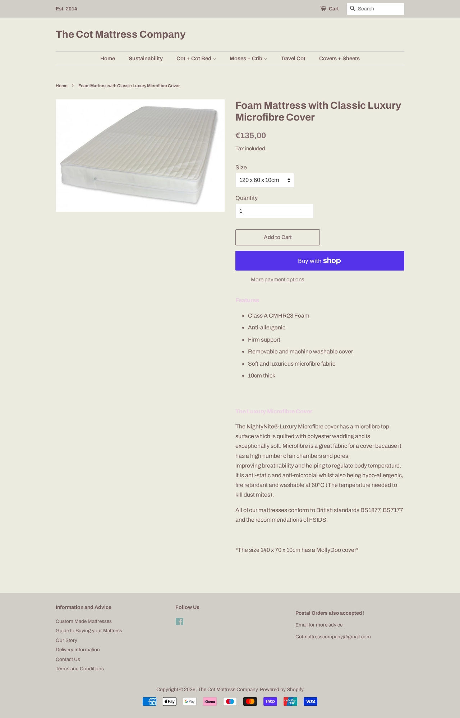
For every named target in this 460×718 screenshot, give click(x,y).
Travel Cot (293, 58)
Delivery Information (78, 649)
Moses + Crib (246, 58)
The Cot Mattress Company (120, 34)
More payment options (277, 279)
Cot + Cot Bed (194, 58)
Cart (334, 8)
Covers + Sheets (339, 58)
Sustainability (146, 58)
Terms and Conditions (80, 668)
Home (107, 58)
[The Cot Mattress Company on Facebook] (179, 623)
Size (241, 167)
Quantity (246, 198)
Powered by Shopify (282, 689)
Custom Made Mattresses (84, 621)
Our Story (66, 640)
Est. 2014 (66, 8)
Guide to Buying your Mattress (89, 630)
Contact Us (68, 659)
